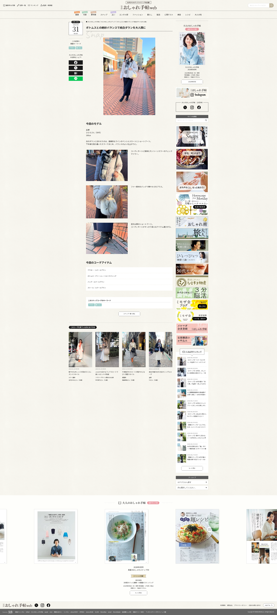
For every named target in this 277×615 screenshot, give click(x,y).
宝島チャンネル (19, 612)
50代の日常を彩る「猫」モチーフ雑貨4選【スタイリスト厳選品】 (196, 448)
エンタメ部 (123, 15)
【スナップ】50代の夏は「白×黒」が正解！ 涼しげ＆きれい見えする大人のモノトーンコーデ (196, 384)
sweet (46, 612)
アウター (72, 48)
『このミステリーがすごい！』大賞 (155, 612)
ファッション (137, 15)
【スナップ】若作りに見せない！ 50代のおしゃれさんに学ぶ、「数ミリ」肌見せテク (196, 438)
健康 (77, 15)
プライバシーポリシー (240, 605)
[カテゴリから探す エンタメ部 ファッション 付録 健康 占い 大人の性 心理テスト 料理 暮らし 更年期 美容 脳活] (192, 482)
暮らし (149, 15)
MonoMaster (116, 612)
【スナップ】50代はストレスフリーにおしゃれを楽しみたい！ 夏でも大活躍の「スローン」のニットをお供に (196, 406)
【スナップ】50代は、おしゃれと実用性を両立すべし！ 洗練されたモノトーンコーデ (196, 373)
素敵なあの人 (58, 612)
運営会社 (229, 605)
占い (113, 15)
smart (109, 612)
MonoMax (103, 612)
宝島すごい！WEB (138, 612)
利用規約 (222, 605)
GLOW (97, 612)
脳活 (158, 15)
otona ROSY (74, 612)
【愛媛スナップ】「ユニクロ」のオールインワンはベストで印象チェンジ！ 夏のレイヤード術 (196, 428)
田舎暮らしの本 (126, 612)
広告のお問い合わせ (255, 605)
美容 (179, 15)
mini (51, 612)
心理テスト (168, 15)
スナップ (103, 15)
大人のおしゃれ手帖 (37, 612)
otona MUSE (89, 612)
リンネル (66, 612)
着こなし (79, 48)
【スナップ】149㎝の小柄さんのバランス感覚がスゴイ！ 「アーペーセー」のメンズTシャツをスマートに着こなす (196, 417)
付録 (85, 15)
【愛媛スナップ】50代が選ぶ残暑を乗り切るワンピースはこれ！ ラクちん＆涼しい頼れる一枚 (196, 460)
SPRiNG (82, 612)
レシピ (187, 15)
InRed (27, 612)
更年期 (93, 15)
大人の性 (198, 15)
